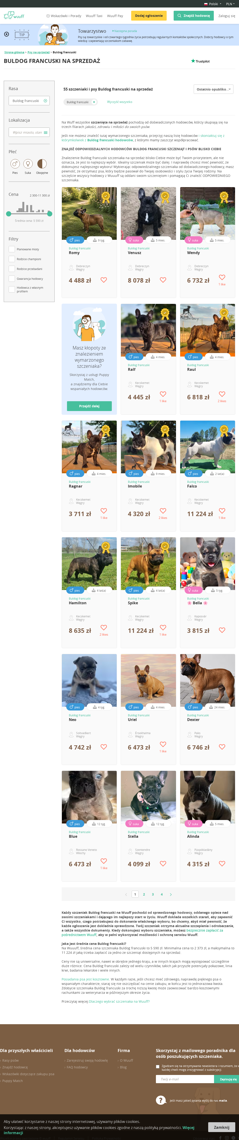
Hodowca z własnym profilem (30, 289)
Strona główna (14, 52)
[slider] (8, 213)
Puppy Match (12, 1080)
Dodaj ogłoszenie (149, 15)
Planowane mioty (28, 249)
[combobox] (29, 100)
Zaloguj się (226, 16)
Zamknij (221, 1127)
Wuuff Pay (115, 16)
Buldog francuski (77, 102)
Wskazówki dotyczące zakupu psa (28, 1074)
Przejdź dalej (89, 406)
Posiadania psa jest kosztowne (85, 979)
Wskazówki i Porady (66, 16)
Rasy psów (10, 1060)
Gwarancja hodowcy (30, 278)
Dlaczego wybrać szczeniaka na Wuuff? (119, 1001)
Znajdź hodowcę (197, 15)
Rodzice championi (29, 259)
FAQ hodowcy (77, 1067)
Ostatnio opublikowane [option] (216, 89)
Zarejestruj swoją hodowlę (87, 1060)
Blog (123, 1067)
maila (223, 1101)
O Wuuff (126, 1060)
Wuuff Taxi (94, 16)
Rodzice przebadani (29, 269)
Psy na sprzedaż (39, 52)
